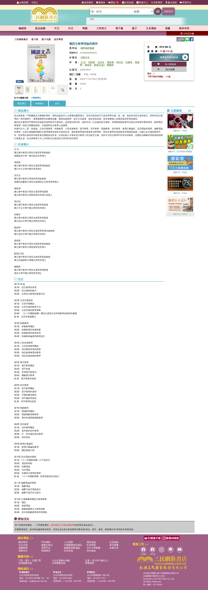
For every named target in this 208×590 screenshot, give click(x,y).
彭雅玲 (129, 62)
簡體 (84, 28)
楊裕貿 (88, 64)
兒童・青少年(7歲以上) (96, 560)
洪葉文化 (85, 57)
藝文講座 (172, 2)
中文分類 (23, 545)
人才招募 (68, 542)
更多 (190, 110)
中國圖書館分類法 (73, 545)
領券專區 (157, 2)
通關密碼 (23, 547)
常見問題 (91, 545)
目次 (57, 103)
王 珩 (83, 62)
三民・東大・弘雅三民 (29, 560)
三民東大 (101, 28)
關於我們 (23, 542)
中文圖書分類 (22, 97)
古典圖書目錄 (58, 562)
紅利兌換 (129, 2)
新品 (40, 28)
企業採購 (23, 2)
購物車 (101, 2)
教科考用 (184, 28)
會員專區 (88, 2)
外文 (70, 28)
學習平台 (186, 2)
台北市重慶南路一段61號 (98, 575)
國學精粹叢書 (87, 48)
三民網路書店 (21, 39)
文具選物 (151, 28)
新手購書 (114, 545)
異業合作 (23, 550)
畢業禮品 (89, 562)
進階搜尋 (168, 11)
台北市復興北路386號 (29, 575)
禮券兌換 (91, 542)
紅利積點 (114, 542)
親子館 (34, 39)
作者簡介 (39, 103)
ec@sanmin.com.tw (38, 581)
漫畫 (167, 28)
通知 (114, 2)
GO (158, 11)
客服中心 (143, 2)
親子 (134, 28)
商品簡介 (21, 103)
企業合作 (114, 547)
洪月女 (101, 62)
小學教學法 (36, 97)
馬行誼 (119, 62)
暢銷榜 (22, 28)
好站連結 (91, 550)
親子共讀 (46, 39)
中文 (56, 28)
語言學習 (58, 39)
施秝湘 (110, 62)
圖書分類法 (47, 545)
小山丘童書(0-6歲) (61, 560)
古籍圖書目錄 (25, 562)
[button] (180, 215)
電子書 (119, 28)
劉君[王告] (99, 64)
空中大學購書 (93, 547)
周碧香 (91, 62)
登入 (36, 2)
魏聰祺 (110, 64)
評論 (182, 39)
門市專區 (45, 542)
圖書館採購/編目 (72, 547)
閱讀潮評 (45, 550)
